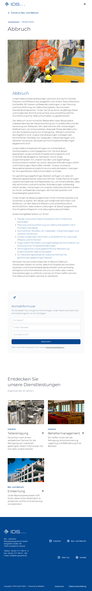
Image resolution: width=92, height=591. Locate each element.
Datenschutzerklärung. (55, 347)
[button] (84, 4)
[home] (19, 4)
